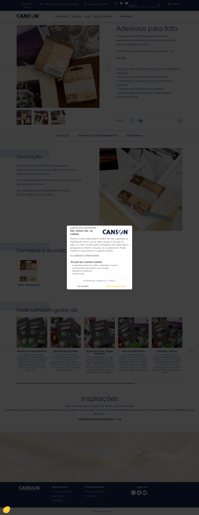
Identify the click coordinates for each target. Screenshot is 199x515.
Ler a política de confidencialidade (84, 255)
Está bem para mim (116, 286)
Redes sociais (78, 274)
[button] (6, 509)
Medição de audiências (82, 271)
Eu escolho (83, 286)
